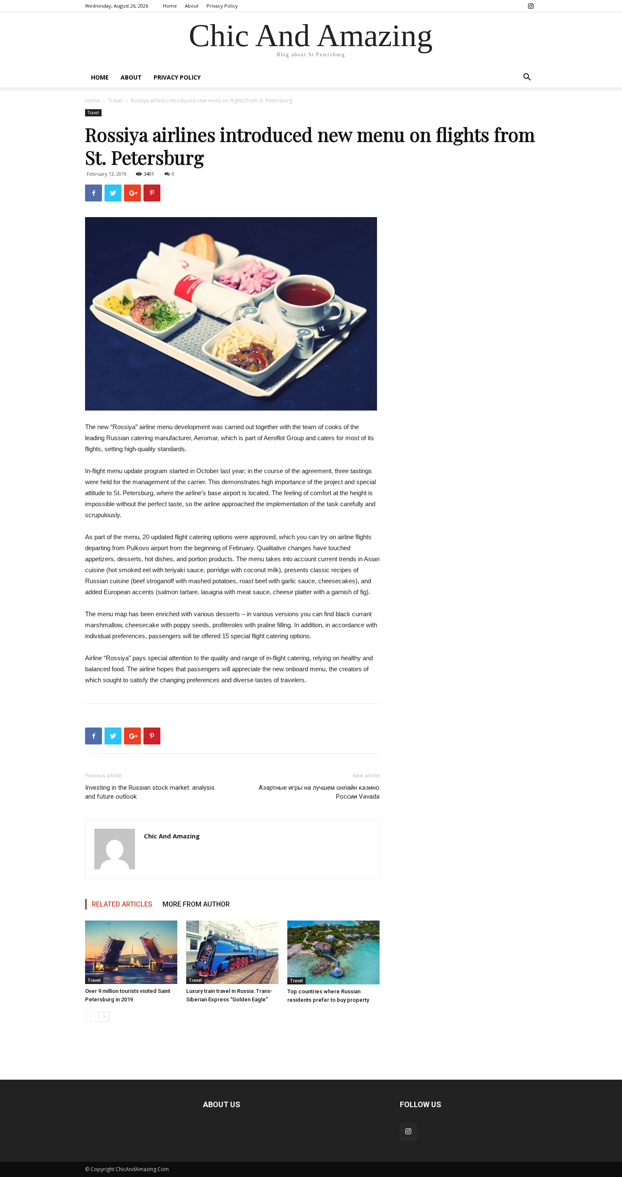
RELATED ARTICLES (122, 904)
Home (170, 6)
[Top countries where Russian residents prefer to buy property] (333, 952)
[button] (527, 78)
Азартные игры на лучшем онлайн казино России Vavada (319, 792)
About (191, 6)
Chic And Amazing (172, 836)
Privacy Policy (222, 6)
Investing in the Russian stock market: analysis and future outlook (150, 792)
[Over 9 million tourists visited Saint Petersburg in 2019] (131, 952)
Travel (115, 100)
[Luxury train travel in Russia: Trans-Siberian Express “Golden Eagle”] (232, 952)
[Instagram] (530, 6)
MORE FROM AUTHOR (196, 904)
